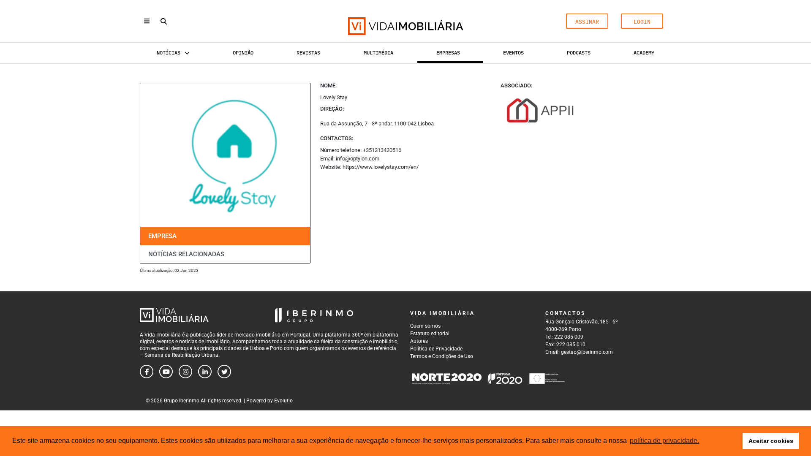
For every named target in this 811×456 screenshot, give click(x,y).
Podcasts (579, 52)
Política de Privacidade (436, 349)
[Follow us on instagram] (185, 371)
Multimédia (378, 52)
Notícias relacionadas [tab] (186, 254)
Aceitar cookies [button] (770, 440)
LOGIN (642, 21)
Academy (644, 52)
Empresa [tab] (162, 236)
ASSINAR (587, 21)
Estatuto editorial (429, 334)
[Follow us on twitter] (224, 371)
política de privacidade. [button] (664, 440)
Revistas (308, 52)
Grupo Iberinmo (181, 401)
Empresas (448, 52)
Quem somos (425, 326)
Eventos (513, 52)
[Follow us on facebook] (146, 371)
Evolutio (283, 401)
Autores (419, 341)
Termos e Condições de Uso (441, 356)
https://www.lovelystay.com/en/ (381, 167)
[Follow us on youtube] (166, 371)
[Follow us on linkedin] (205, 371)
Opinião (243, 52)
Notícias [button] (168, 52)
